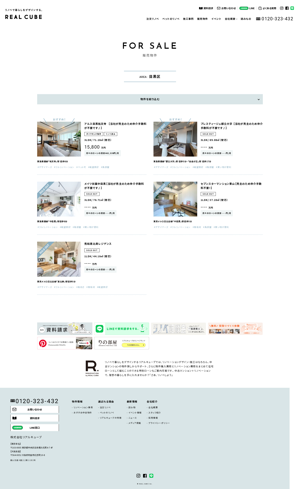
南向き (81, 287)
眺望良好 (94, 167)
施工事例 (188, 18)
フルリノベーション (65, 167)
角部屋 (105, 167)
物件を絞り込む (150, 99)
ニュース (132, 417)
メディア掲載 (134, 423)
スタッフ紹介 (154, 412)
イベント (216, 18)
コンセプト (231, 32)
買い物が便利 (224, 167)
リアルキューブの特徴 (111, 417)
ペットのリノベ (171, 18)
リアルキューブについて (231, 43)
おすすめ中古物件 (83, 412)
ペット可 (82, 167)
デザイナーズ (45, 167)
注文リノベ (152, 18)
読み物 (131, 407)
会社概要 (153, 407)
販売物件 (202, 18)
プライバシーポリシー (159, 423)
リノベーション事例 (83, 407)
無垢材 (197, 227)
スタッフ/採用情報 (231, 53)
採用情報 (153, 417)
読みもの (246, 18)
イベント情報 (134, 412)
